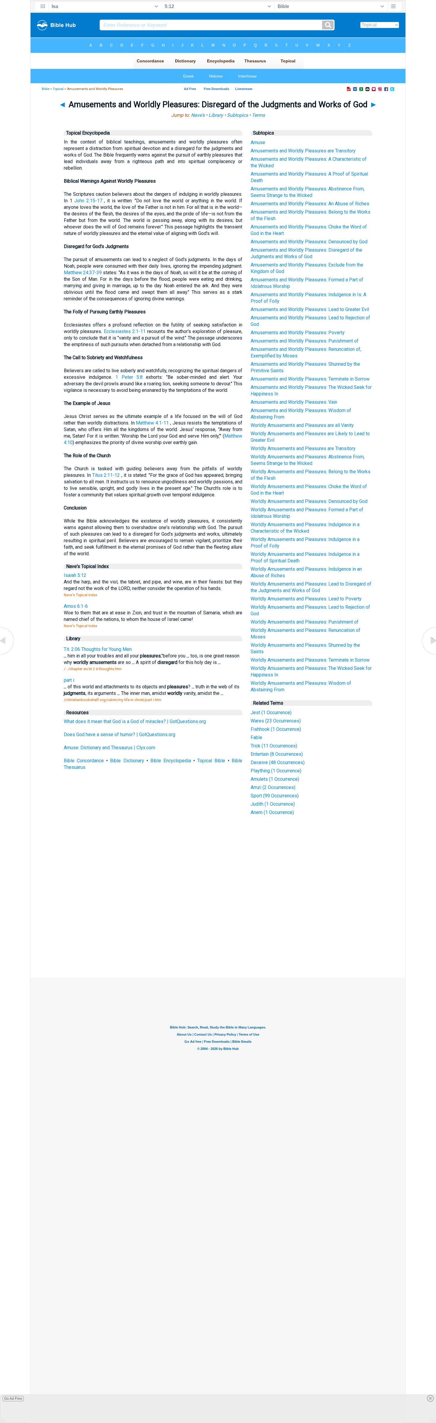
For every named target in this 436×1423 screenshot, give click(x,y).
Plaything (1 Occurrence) (276, 771)
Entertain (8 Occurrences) (277, 754)
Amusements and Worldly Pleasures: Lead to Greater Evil (310, 309)
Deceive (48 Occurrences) (278, 762)
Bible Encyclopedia (170, 760)
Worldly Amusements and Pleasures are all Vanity (302, 425)
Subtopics (237, 115)
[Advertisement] (218, 933)
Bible (45, 89)
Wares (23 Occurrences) (276, 721)
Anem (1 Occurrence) (272, 812)
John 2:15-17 (88, 200)
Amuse (258, 142)
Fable (256, 737)
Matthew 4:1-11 (152, 423)
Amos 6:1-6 (76, 606)
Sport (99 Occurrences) (275, 796)
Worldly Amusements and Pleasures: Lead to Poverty (306, 599)
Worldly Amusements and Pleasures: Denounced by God (309, 501)
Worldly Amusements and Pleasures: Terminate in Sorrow (310, 660)
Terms (258, 115)
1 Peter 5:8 (129, 377)
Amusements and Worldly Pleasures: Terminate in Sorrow (310, 379)
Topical (58, 89)
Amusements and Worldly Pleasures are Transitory (303, 151)
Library (216, 115)
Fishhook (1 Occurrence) (276, 729)
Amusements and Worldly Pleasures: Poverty (298, 332)
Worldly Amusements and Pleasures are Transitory (303, 448)
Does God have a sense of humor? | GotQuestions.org (119, 734)
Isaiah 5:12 (75, 575)
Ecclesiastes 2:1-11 (125, 331)
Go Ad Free (13, 1399)
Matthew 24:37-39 (83, 272)
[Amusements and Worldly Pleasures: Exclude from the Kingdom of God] (428, 654)
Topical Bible (211, 760)
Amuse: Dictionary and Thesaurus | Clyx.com (109, 747)
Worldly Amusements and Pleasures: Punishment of (305, 622)
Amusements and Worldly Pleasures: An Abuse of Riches (310, 203)
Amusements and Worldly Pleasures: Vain (294, 402)
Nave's (198, 115)
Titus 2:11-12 (106, 475)
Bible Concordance (84, 760)
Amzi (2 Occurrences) (273, 787)
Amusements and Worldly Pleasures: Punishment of (305, 341)
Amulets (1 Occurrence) (275, 779)
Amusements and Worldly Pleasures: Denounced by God (309, 241)
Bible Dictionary (127, 760)
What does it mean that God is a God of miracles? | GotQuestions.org (135, 721)
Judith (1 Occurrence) (273, 804)
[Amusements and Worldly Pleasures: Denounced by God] (7, 654)
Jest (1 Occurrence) (271, 712)
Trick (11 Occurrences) (274, 746)
